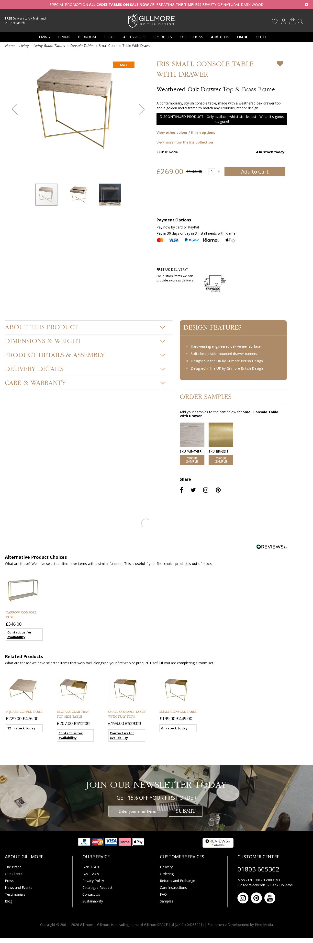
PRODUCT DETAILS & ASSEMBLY (55, 355)
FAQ (163, 894)
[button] (14, 109)
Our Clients (13, 873)
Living (24, 45)
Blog (8, 901)
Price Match (17, 23)
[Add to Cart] (192, 460)
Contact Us (91, 894)
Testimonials (15, 894)
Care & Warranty (35, 383)
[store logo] (151, 20)
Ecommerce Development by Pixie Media (240, 924)
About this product (41, 327)
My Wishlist (274, 21)
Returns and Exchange (177, 880)
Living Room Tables (49, 45)
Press (9, 880)
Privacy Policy (93, 880)
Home (9, 45)
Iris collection (201, 142)
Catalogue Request (97, 887)
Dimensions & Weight (43, 341)
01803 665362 (258, 869)
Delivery (166, 867)
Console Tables (81, 45)
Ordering (167, 873)
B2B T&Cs (90, 867)
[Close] (306, 4)
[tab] (88, 327)
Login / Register (283, 21)
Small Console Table (178, 712)
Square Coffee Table (24, 712)
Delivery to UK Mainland (25, 18)
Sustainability (92, 901)
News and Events (18, 887)
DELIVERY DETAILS (34, 369)
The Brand (13, 867)
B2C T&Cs (90, 873)
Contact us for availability (19, 634)
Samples (166, 901)
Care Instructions (173, 887)
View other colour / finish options (185, 132)
